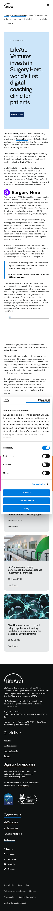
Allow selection (26, 500)
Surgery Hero (22, 139)
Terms (21, 724)
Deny (26, 508)
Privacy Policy (9, 724)
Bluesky (11, 869)
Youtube (11, 864)
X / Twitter (12, 859)
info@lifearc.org (11, 821)
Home (6, 15)
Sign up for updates (19, 764)
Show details (38, 484)
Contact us (12, 814)
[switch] (46, 456)
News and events (18, 15)
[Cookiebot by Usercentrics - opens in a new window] (38, 401)
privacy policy (23, 785)
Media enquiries (11, 827)
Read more (13, 526)
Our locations (9, 839)
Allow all (26, 492)
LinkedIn (11, 854)
